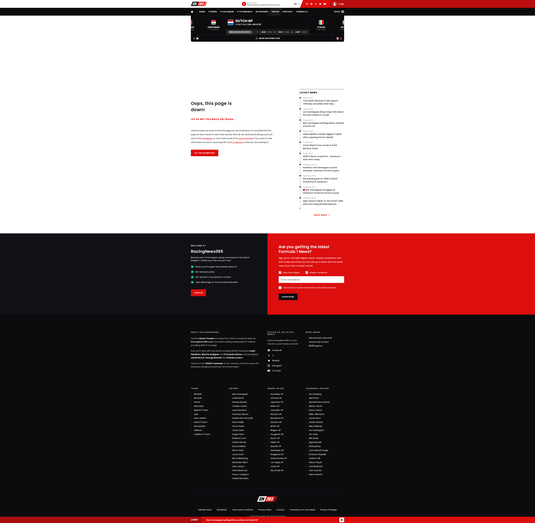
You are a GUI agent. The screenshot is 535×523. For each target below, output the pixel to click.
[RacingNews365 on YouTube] (325, 4)
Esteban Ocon (239, 438)
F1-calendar (237, 142)
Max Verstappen (210, 354)
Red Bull (197, 394)
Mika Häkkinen (315, 426)
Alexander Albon (240, 462)
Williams (198, 430)
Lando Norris (197, 357)
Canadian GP (277, 410)
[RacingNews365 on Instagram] (307, 4)
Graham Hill (314, 458)
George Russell (213, 357)
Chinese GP (276, 398)
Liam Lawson (238, 466)
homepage (207, 138)
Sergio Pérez (238, 434)
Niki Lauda (313, 438)
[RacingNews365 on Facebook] (311, 4)
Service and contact (319, 342)
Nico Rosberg (315, 394)
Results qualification (239, 32)
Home (202, 11)
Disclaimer (222, 509)
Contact (280, 509)
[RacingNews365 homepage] (192, 11)
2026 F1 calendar (214, 363)
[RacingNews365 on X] (316, 4)
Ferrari (197, 402)
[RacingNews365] (199, 4)
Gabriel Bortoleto (240, 478)
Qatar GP (275, 466)
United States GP (279, 458)
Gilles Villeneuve (316, 414)
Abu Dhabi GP (277, 470)
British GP (275, 426)
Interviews (262, 11)
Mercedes (199, 406)
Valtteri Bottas (239, 442)
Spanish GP (276, 446)
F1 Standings (244, 11)
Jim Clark (313, 434)
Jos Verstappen (316, 430)
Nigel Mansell (315, 442)
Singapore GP (277, 454)
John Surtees (315, 470)
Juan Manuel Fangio (318, 450)
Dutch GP (275, 438)
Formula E (302, 11)
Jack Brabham (316, 466)
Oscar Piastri (238, 426)
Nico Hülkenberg (240, 458)
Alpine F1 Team (201, 410)
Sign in (198, 292)
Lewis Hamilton (239, 410)
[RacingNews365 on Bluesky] (320, 4)
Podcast (288, 11)
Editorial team (205, 509)
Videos (275, 11)
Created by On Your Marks (302, 509)
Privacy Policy (264, 509)
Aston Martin (200, 418)
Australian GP (277, 394)
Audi (196, 414)
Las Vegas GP (277, 462)
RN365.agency (316, 346)
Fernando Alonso (233, 354)
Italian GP (275, 442)
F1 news (213, 11)
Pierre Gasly (238, 450)
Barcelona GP (277, 418)
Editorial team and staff (320, 338)
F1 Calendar (227, 11)
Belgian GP (276, 430)
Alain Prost (314, 398)
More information (269, 38)
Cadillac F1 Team (202, 434)
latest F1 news (206, 338)
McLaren (198, 398)
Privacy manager (328, 509)
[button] (213, 25)
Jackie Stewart (316, 422)
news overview (246, 138)
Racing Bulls (199, 426)
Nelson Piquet (315, 462)
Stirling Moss (315, 446)
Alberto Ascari (315, 406)
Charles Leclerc (234, 357)
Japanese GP (277, 402)
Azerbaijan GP (277, 450)
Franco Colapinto (240, 474)
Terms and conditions (242, 509)
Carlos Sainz (238, 430)
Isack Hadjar (238, 422)
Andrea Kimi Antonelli (242, 418)
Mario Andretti (316, 474)
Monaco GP (276, 414)
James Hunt (315, 418)
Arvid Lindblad (238, 446)
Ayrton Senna (315, 410)
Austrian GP (276, 422)
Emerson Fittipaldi (317, 454)
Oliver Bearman (239, 470)
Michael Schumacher (319, 402)
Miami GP (275, 406)
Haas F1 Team (200, 422)
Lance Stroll (237, 454)
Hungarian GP (277, 434)
